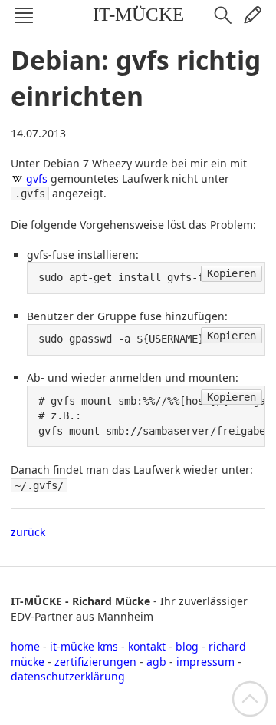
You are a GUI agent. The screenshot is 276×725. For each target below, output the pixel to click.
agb (156, 661)
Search (223, 15)
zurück (28, 532)
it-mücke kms (84, 646)
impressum (205, 661)
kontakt (147, 646)
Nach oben (250, 698)
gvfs (37, 178)
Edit (252, 15)
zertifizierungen (95, 661)
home (25, 646)
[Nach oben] (250, 697)
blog (187, 646)
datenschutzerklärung (68, 676)
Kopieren (231, 273)
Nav (23, 15)
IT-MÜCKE (138, 14)
